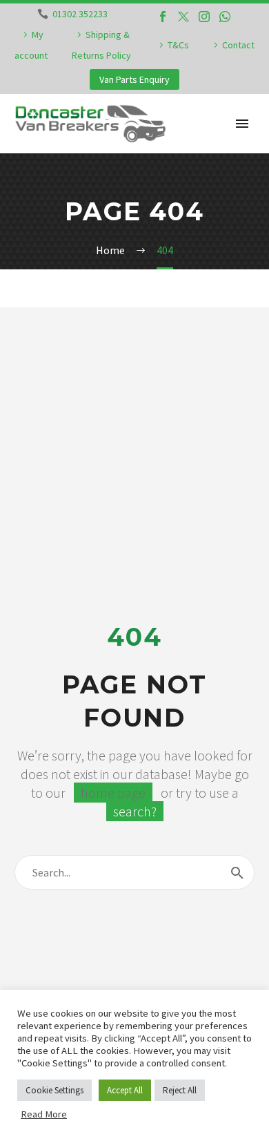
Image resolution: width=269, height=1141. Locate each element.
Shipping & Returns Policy (101, 44)
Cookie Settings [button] (54, 1090)
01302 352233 (80, 14)
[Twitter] (183, 16)
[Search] (237, 872)
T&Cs (178, 45)
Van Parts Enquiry (134, 79)
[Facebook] (162, 16)
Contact (238, 45)
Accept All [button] (125, 1090)
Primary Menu (242, 123)
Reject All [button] (180, 1090)
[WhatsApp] (225, 16)
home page (113, 792)
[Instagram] (204, 16)
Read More (44, 1114)
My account (31, 44)
